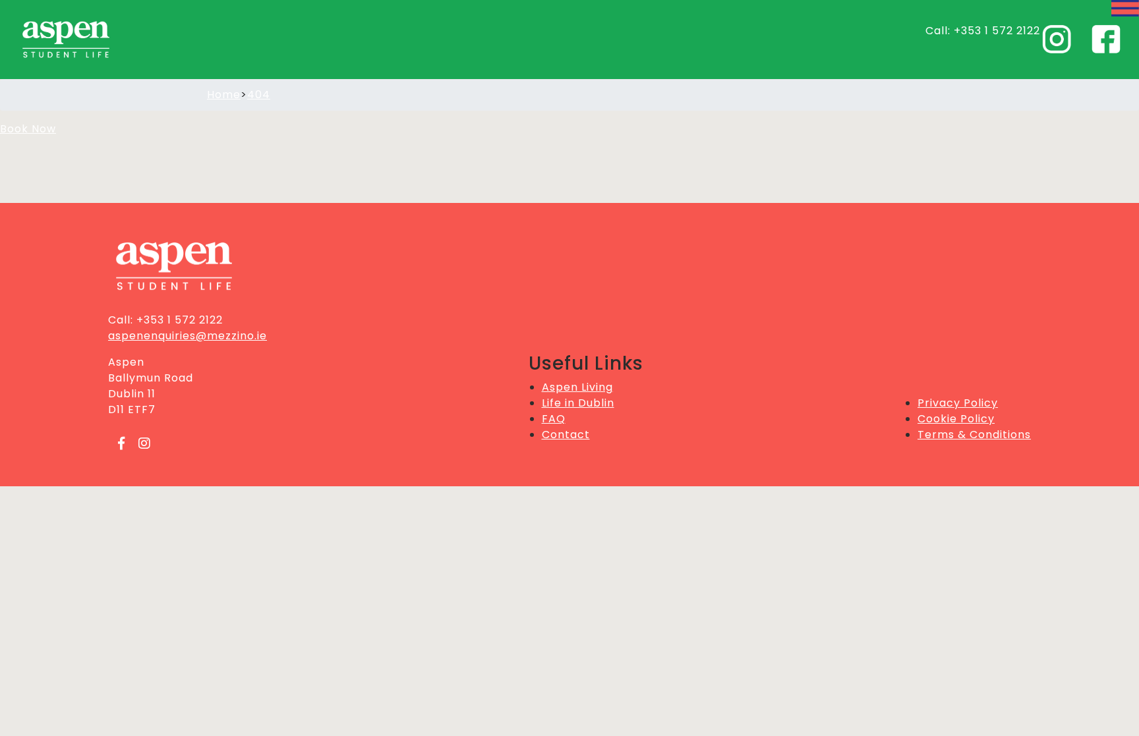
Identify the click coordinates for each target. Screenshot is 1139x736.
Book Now (28, 128)
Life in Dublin (578, 402)
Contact (566, 434)
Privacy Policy (958, 402)
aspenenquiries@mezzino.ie (187, 335)
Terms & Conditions (974, 434)
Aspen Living (577, 387)
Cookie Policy (956, 418)
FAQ (554, 418)
